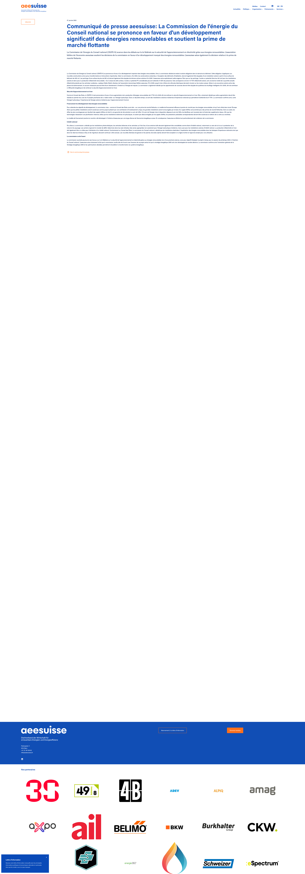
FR (282, 6)
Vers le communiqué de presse (79, 152)
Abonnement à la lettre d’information (172, 730)
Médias (255, 6)
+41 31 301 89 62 (26, 750)
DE (278, 6)
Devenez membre (235, 730)
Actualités (236, 9)
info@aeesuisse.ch (27, 752)
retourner (28, 22)
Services (280, 9)
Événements (269, 9)
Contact (263, 6)
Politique (246, 9)
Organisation (256, 9)
